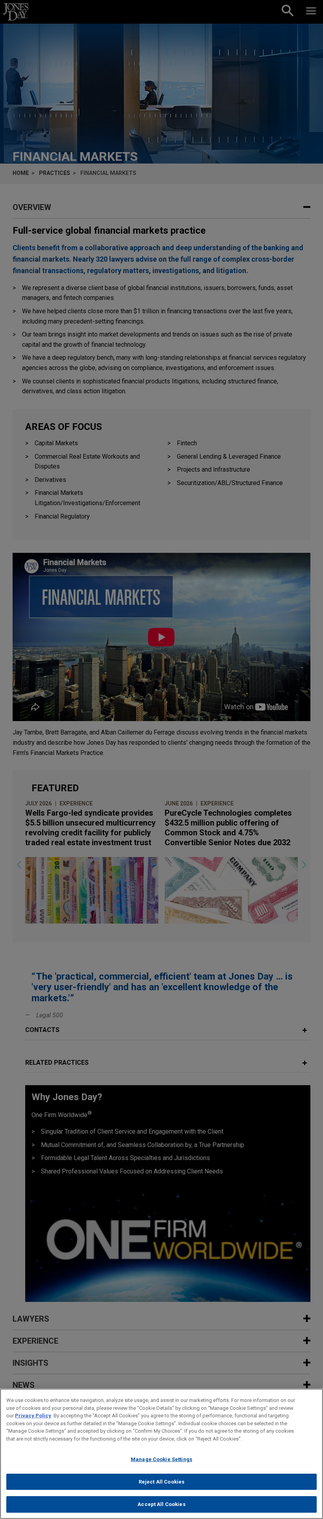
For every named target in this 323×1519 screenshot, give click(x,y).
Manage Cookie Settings (161, 1459)
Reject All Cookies (161, 1482)
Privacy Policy (33, 1416)
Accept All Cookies (161, 1504)
